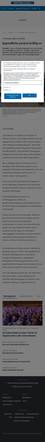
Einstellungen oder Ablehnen (13, 96)
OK (29, 95)
